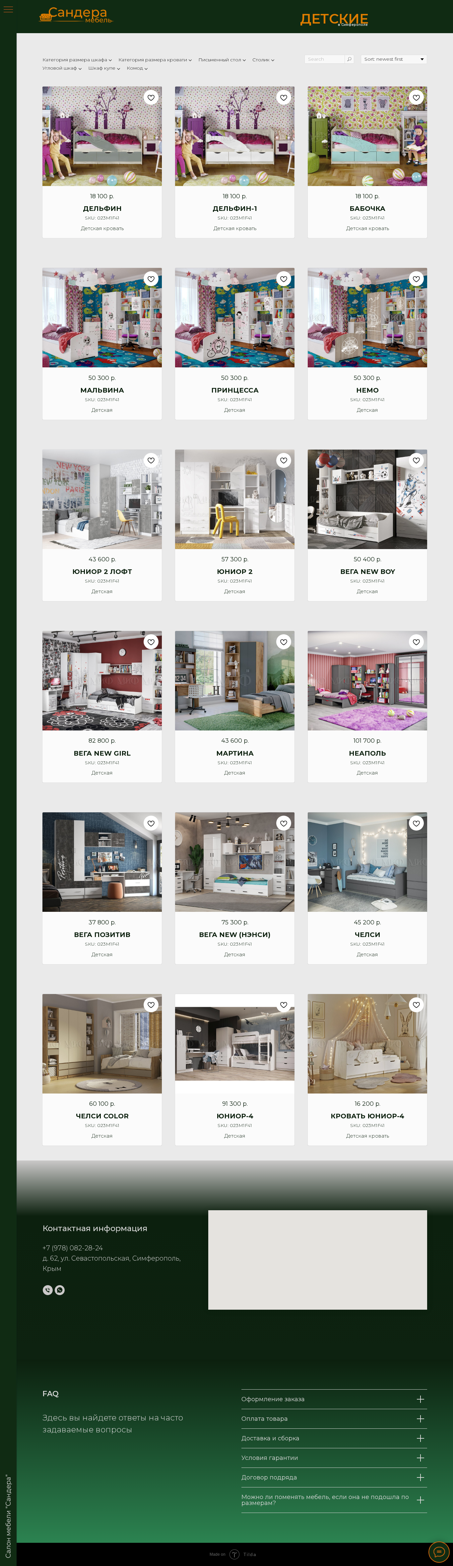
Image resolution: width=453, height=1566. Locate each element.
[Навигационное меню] (8, 10)
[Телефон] (48, 1290)
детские (334, 18)
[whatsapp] (60, 1290)
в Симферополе (353, 25)
